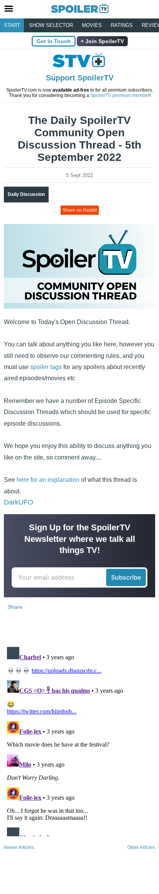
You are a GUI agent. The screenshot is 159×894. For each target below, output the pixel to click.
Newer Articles (19, 847)
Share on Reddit (80, 210)
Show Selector (51, 25)
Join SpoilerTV (104, 41)
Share (15, 607)
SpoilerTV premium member (119, 95)
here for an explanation (48, 479)
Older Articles (141, 847)
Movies (92, 25)
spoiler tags (46, 367)
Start (12, 25)
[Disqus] (79, 740)
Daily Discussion (26, 194)
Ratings (122, 25)
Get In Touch (54, 41)
